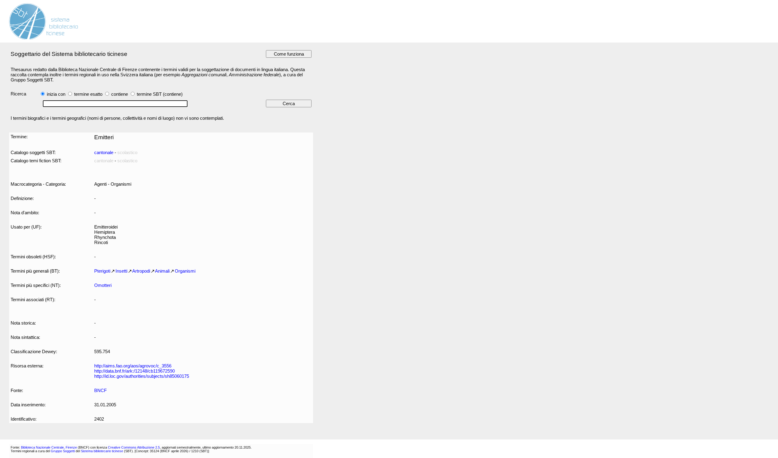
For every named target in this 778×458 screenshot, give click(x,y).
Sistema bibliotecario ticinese (102, 451)
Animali (162, 271)
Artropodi (141, 271)
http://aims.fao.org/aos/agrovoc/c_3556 (132, 365)
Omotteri (103, 285)
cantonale (103, 152)
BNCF (100, 390)
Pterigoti (102, 271)
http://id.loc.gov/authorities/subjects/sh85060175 (141, 376)
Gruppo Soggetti (63, 451)
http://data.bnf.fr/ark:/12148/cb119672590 (134, 371)
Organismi (185, 271)
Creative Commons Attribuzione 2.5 (134, 447)
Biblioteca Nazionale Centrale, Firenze (49, 447)
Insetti (121, 271)
